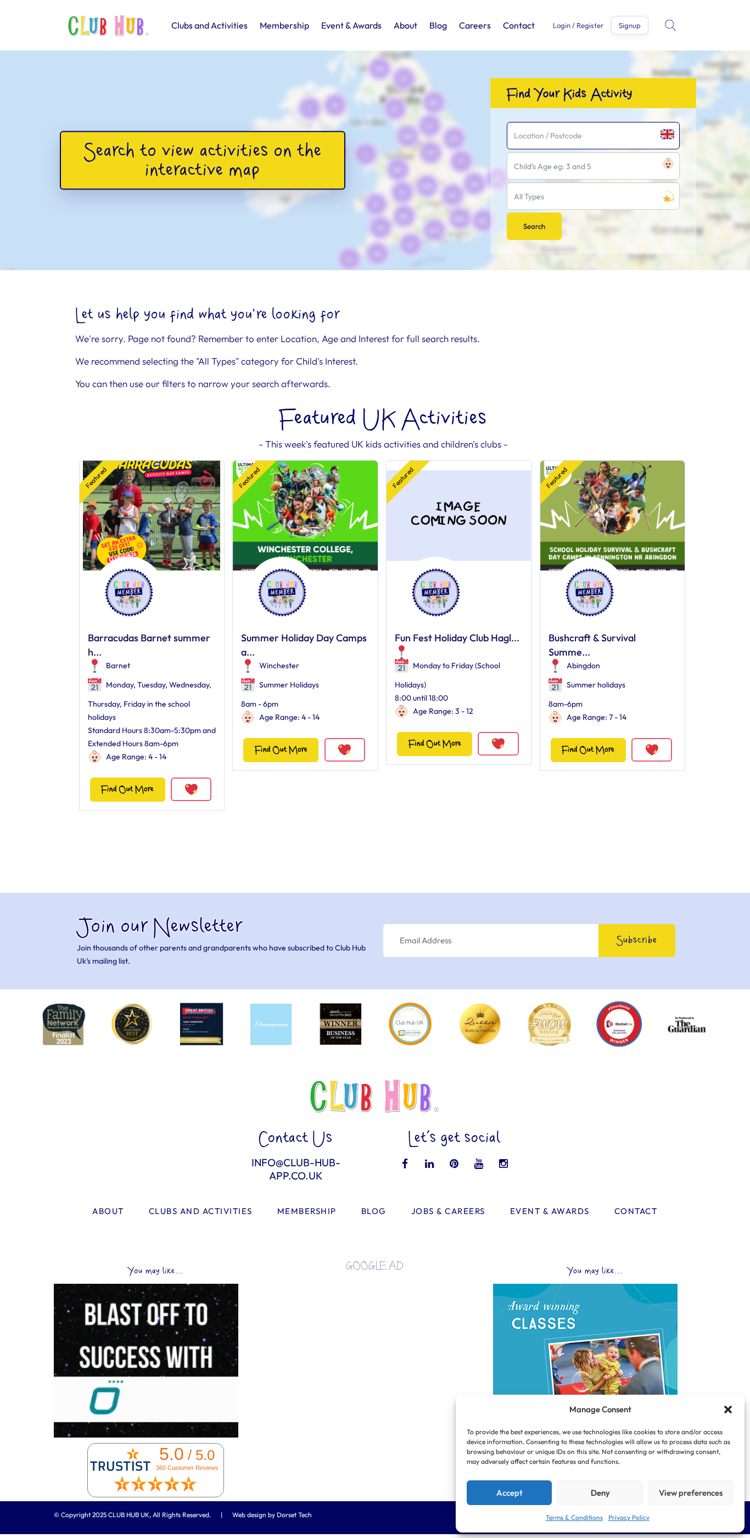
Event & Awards (351, 25)
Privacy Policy (629, 1517)
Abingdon (583, 665)
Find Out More (127, 789)
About (405, 25)
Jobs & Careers (448, 1211)
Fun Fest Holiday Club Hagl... (457, 637)
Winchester (279, 665)
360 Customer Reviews (187, 1467)
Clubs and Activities (209, 25)
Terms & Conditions (574, 1517)
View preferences (691, 1492)
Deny (600, 1492)
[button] (728, 1409)
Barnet (118, 665)
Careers (475, 25)
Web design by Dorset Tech (272, 1515)
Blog (438, 25)
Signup (630, 25)
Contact (519, 25)
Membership (284, 25)
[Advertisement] (375, 1356)
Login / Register (578, 25)
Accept (509, 1492)
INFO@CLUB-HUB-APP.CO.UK (295, 1169)
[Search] (671, 25)
